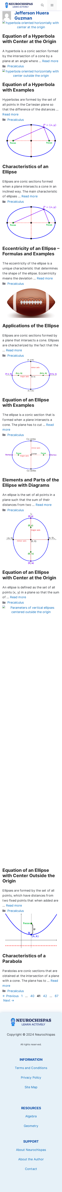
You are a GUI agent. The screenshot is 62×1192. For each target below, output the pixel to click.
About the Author (31, 1159)
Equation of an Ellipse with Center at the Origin (29, 575)
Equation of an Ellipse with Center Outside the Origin (28, 876)
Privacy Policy (31, 1077)
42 (45, 996)
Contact (31, 1169)
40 (32, 996)
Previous (10, 996)
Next (8, 1000)
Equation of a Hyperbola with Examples (28, 87)
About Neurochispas (31, 1150)
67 (57, 996)
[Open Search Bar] (42, 5)
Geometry (31, 1126)
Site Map (31, 1087)
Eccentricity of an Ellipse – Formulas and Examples (30, 251)
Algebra (31, 1116)
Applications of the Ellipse (30, 325)
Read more (50, 61)
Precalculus (15, 66)
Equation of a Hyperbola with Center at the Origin (29, 38)
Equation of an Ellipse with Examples (25, 402)
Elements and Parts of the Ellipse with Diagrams (30, 482)
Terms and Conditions (31, 1068)
